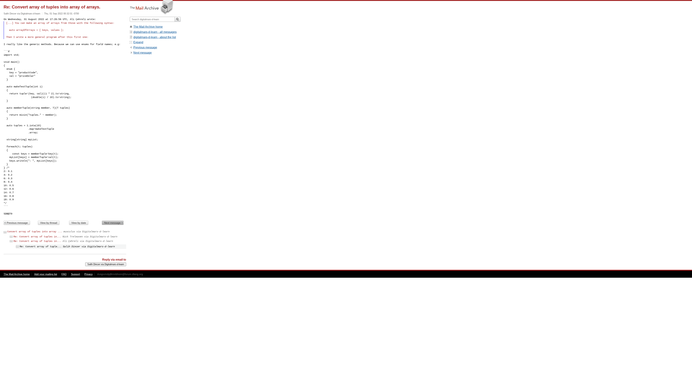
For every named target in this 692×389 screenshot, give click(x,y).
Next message (112, 222)
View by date (78, 222)
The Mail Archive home (148, 26)
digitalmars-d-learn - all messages (155, 31)
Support (75, 274)
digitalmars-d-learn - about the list (154, 37)
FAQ (63, 274)
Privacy (88, 274)
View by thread (48, 222)
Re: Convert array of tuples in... (37, 236)
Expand (138, 42)
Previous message (17, 222)
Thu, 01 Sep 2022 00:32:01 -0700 (61, 13)
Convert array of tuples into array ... (34, 231)
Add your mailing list (45, 274)
